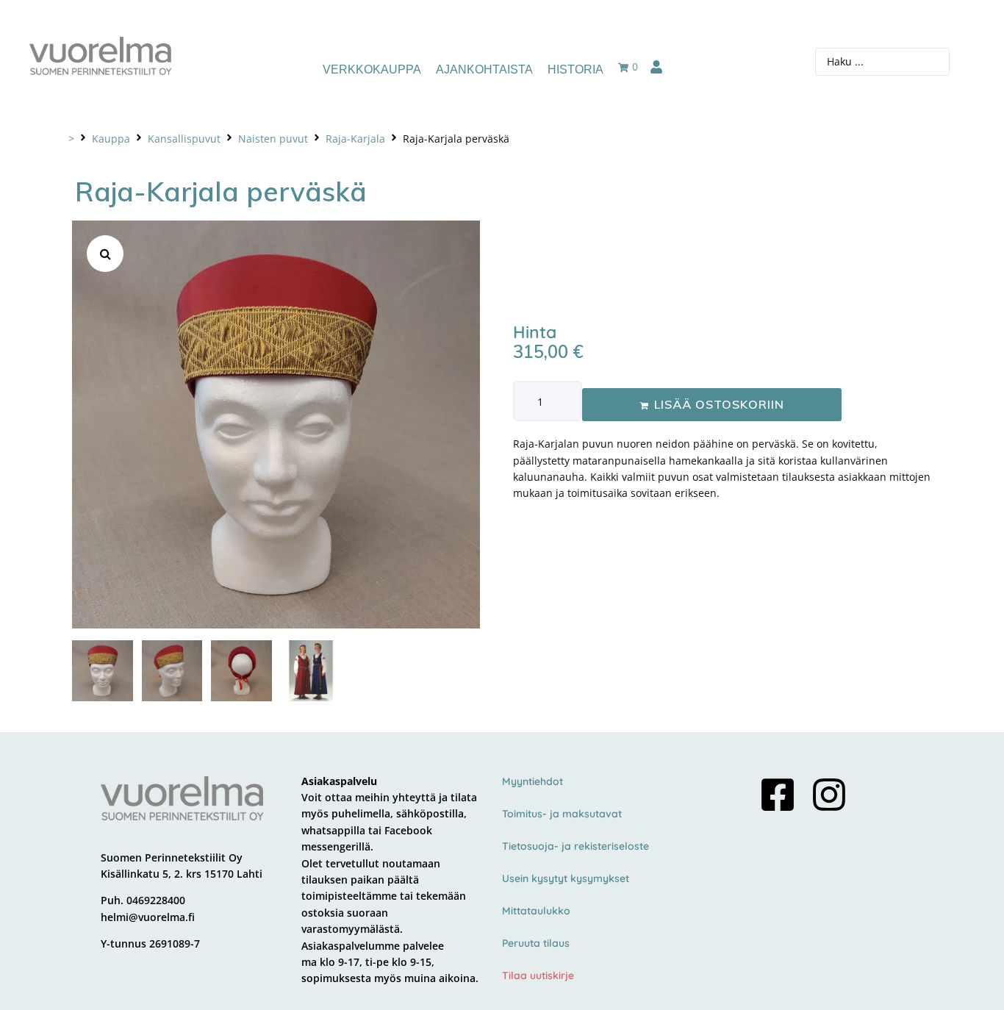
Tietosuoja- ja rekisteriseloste (575, 846)
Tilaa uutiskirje (538, 975)
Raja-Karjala (355, 139)
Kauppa (111, 139)
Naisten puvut (273, 139)
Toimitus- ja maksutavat (562, 813)
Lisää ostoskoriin (719, 404)
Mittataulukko (536, 910)
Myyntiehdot (532, 781)
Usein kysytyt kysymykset (565, 878)
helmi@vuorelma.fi (148, 917)
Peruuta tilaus (536, 943)
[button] (105, 253)
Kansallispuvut (184, 139)
